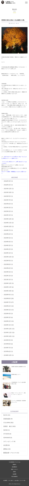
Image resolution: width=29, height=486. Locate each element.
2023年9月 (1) (8, 260)
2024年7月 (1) (8, 230)
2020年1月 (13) (9, 325)
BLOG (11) (6, 415)
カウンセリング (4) (9, 441)
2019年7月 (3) (8, 347)
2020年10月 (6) (9, 291)
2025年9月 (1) (8, 196)
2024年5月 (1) (8, 238)
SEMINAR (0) (7, 437)
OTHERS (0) (7, 434)
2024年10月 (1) (9, 226)
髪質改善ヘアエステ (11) (11, 453)
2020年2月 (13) (9, 321)
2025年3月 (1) (8, 207)
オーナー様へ (23, 480)
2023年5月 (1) (8, 272)
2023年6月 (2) (8, 268)
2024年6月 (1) (8, 234)
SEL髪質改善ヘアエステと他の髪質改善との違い (18, 383)
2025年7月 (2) (8, 200)
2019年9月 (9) (8, 340)
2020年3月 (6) (8, 317)
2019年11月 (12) (9, 332)
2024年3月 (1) (8, 245)
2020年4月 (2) (8, 313)
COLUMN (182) (8, 422)
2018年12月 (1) (9, 355)
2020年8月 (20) (9, 298)
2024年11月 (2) (9, 222)
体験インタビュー (14, 469)
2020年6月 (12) (9, 306)
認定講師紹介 (14, 466)
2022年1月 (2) (8, 275)
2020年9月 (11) (9, 294)
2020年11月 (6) (9, 287)
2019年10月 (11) (9, 336)
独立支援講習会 (15, 476)
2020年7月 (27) (9, 302)
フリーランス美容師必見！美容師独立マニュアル (18, 401)
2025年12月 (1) (9, 188)
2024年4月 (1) (8, 241)
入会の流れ (16, 480)
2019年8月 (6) (8, 344)
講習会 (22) (7, 449)
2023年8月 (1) (8, 264)
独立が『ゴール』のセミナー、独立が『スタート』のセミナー (18, 393)
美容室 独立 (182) (9, 426)
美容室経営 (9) (8, 419)
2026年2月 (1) (8, 185)
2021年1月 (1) (8, 279)
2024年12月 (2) (9, 219)
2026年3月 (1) (8, 181)
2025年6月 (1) (8, 204)
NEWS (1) (6, 430)
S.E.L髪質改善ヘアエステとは (14, 462)
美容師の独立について (15, 374)
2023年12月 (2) (9, 257)
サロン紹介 (10, 480)
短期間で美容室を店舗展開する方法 (18, 366)
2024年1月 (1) (8, 253)
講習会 (14, 471)
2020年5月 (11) (9, 310)
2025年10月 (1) (9, 192)
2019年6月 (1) (8, 351)
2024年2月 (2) (8, 249)
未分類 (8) (6, 445)
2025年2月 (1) (8, 211)
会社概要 (5, 480)
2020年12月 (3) (9, 283)
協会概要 (14, 474)
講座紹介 (14, 464)
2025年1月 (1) (8, 215)
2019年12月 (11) (9, 329)
